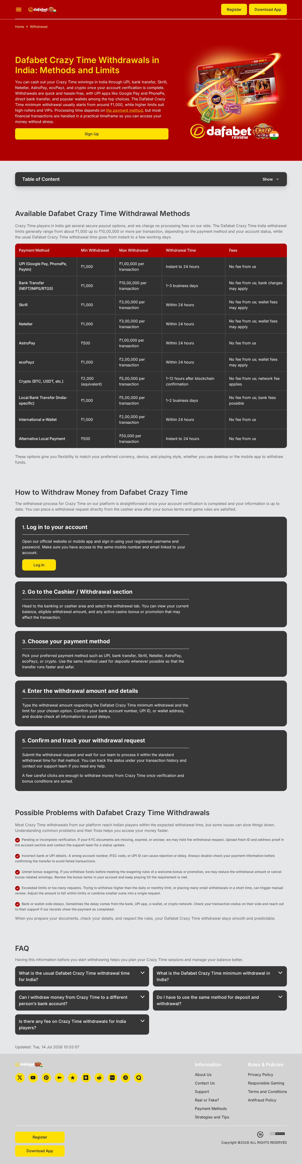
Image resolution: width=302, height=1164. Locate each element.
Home (19, 27)
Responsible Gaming (266, 1083)
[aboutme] (112, 1077)
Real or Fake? (207, 1100)
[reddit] (99, 1077)
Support (202, 1091)
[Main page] (42, 9)
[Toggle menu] (18, 9)
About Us (203, 1074)
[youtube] (33, 1077)
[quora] (138, 1077)
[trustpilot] (72, 1077)
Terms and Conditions (267, 1091)
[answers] (125, 1077)
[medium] (59, 1077)
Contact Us (205, 1083)
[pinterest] (46, 1077)
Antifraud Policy (262, 1100)
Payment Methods (211, 1108)
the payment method (124, 110)
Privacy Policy (260, 1074)
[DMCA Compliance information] (276, 1134)
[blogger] (86, 1077)
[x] (20, 1077)
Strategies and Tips (212, 1117)
